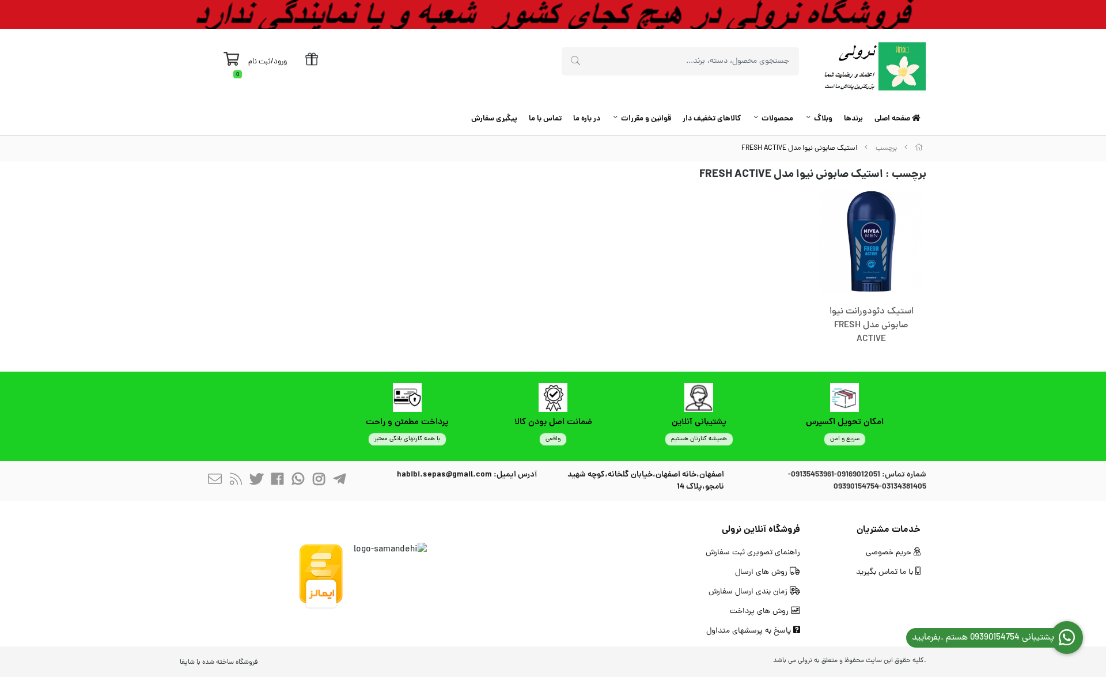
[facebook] (277, 481)
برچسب (886, 148)
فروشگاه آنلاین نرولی (761, 530)
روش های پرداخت (760, 612)
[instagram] (318, 481)
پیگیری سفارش (494, 119)
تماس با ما (545, 119)
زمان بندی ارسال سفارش (749, 592)
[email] (215, 481)
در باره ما (586, 119)
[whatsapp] (297, 481)
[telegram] (339, 481)
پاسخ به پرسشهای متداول (749, 631)
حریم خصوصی (890, 553)
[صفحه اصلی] (919, 148)
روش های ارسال (762, 572)
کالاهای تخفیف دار (712, 119)
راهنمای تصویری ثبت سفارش (753, 553)
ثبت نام (259, 61)
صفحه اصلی (893, 119)
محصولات (777, 119)
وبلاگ (823, 119)
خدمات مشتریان (889, 530)
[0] (231, 62)
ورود (280, 61)
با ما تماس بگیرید (885, 572)
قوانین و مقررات (646, 119)
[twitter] (256, 481)
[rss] (235, 481)
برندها (853, 119)
